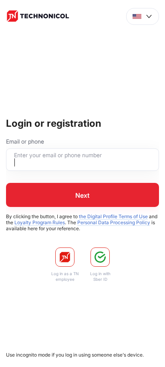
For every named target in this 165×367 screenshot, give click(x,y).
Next (82, 195)
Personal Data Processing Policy (113, 222)
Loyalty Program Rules (39, 222)
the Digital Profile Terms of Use (113, 216)
